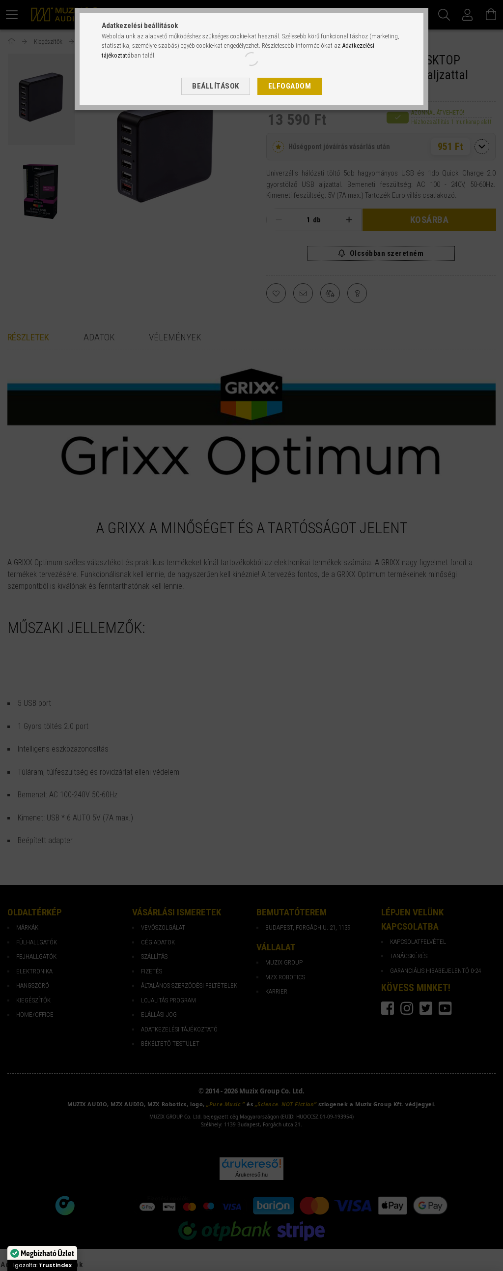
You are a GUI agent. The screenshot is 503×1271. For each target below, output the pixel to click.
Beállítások (215, 86)
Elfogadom (289, 86)
